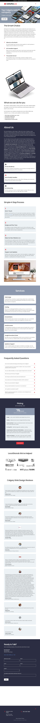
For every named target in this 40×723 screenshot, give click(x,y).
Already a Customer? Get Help (22, 0)
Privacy (23, 718)
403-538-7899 (26, 711)
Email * (5, 663)
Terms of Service (18, 718)
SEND (6, 679)
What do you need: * (7, 658)
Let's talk (4, 19)
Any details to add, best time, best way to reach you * (13, 673)
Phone (21, 663)
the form (10, 214)
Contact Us (15, 0)
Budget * (5, 668)
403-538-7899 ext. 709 (9, 654)
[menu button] (35, 3)
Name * (21, 658)
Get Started (20, 443)
